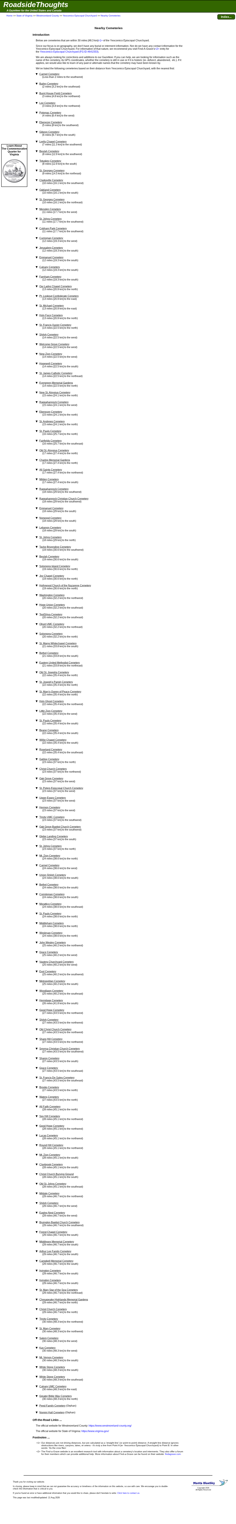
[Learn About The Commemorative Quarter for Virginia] (14, 185)
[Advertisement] (14, 80)
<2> (157, 48)
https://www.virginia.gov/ (95, 1431)
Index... (226, 16)
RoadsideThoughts (35, 4)
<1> (100, 40)
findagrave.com (173, 1454)
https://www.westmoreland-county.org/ (110, 1425)
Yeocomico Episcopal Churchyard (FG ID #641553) (69, 51)
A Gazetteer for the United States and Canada (34, 10)
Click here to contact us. (128, 1493)
